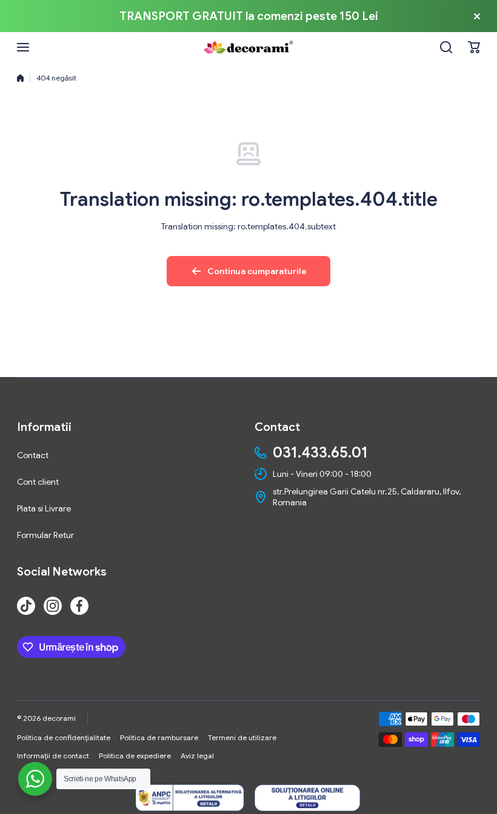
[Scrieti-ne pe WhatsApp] (35, 779)
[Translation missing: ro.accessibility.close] (477, 16)
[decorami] (248, 47)
